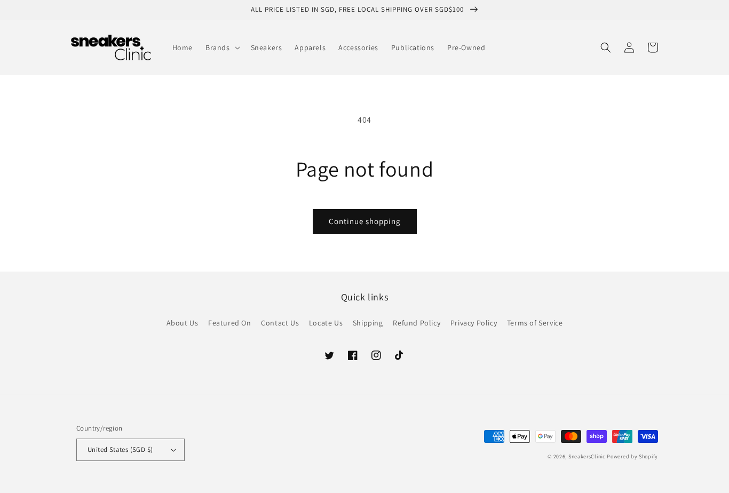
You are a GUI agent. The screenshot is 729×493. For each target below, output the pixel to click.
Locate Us (326, 323)
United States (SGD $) (120, 449)
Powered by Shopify (632, 456)
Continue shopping (365, 221)
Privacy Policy (473, 323)
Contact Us (280, 323)
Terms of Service (535, 323)
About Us (183, 323)
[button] (221, 47)
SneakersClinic (587, 456)
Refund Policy (416, 323)
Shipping (368, 323)
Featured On (229, 323)
